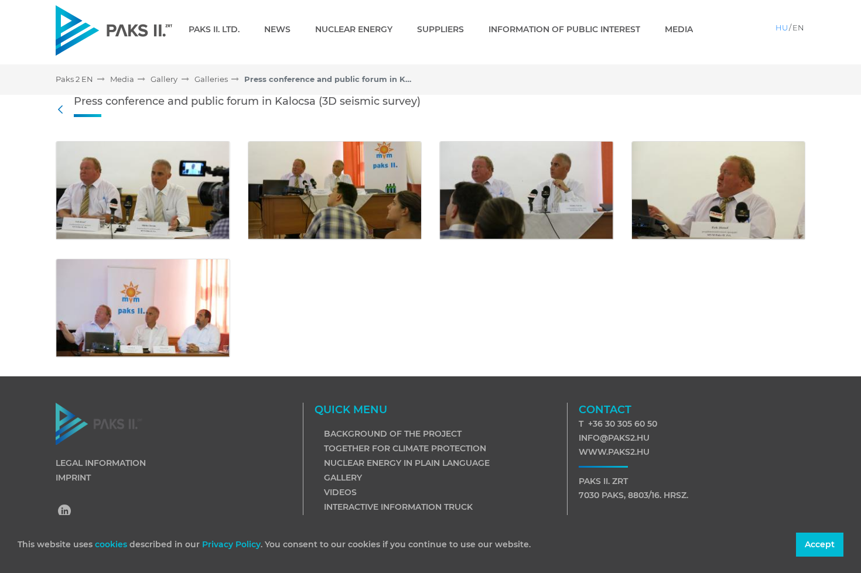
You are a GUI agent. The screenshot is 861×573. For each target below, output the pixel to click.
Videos (340, 492)
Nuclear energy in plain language (407, 463)
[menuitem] (219, 29)
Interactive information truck (398, 507)
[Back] (63, 110)
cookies (112, 544)
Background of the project (393, 433)
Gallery (343, 477)
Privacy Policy (231, 544)
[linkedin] (65, 512)
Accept (820, 544)
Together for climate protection (405, 448)
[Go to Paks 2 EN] (114, 30)
